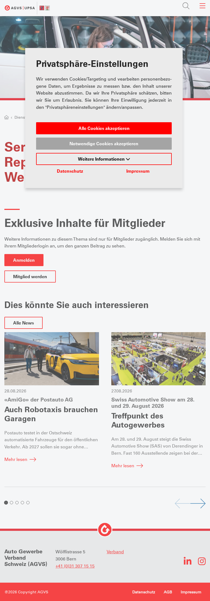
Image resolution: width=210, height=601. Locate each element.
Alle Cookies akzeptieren (104, 128)
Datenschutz (70, 171)
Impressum (138, 171)
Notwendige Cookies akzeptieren (103, 143)
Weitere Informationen (102, 159)
